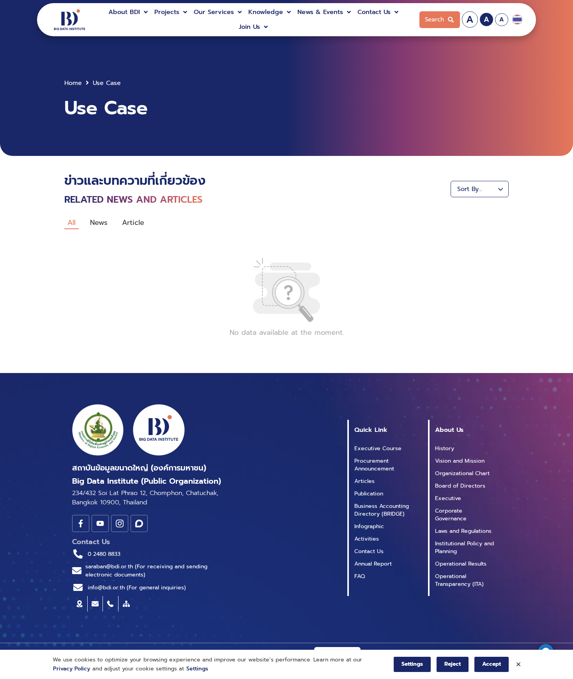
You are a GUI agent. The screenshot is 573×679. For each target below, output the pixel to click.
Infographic (369, 526)
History (444, 448)
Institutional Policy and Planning (464, 547)
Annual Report (373, 564)
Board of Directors (460, 486)
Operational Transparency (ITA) (459, 580)
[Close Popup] (518, 665)
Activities (366, 539)
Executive (448, 498)
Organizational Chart (462, 473)
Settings (197, 669)
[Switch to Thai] (517, 19)
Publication (368, 494)
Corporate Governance (451, 515)
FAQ (359, 576)
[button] (129, 12)
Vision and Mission (460, 461)
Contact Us (369, 551)
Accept (491, 664)
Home (73, 83)
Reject (452, 664)
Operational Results (460, 564)
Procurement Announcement (374, 465)
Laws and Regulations (463, 531)
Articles (364, 481)
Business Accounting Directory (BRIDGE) (381, 510)
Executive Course (377, 448)
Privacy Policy (71, 669)
